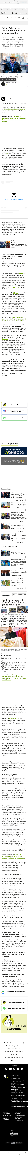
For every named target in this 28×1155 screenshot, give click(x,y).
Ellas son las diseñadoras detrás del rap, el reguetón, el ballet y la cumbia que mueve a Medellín (14, 119)
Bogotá (21, 274)
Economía (3, 616)
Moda (14, 594)
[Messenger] (13, 103)
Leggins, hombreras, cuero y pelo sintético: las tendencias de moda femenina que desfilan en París (14, 319)
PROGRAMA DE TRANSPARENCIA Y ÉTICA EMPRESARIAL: (17, 1098)
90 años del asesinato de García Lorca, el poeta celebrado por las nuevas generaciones (13, 856)
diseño (6, 154)
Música (12, 240)
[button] (25, 500)
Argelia (18, 287)
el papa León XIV (14, 718)
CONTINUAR (23, 2)
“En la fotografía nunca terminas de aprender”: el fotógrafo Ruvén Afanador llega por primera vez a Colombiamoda (14, 677)
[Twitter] (19, 103)
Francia (13, 287)
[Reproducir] (3, 84)
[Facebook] (22, 103)
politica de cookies (17, 3)
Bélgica (15, 293)
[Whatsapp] (16, 103)
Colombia (5, 339)
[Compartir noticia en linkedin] (25, 103)
